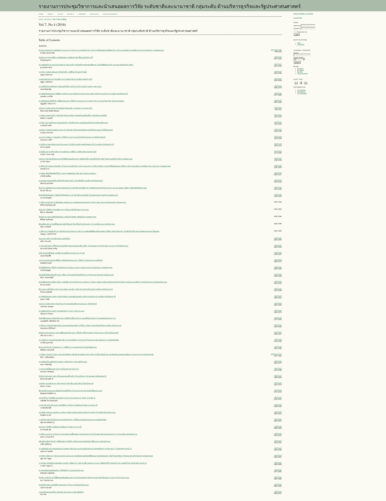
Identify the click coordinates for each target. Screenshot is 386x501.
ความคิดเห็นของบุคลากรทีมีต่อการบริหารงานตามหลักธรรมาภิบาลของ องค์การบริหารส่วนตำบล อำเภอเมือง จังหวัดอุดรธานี (83, 94)
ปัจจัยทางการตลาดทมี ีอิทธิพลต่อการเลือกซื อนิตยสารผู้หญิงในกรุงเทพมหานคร (67, 217)
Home (41, 14)
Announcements (110, 14)
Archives (94, 14)
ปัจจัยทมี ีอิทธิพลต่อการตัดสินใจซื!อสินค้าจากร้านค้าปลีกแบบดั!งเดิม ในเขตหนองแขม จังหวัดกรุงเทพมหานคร (78, 195)
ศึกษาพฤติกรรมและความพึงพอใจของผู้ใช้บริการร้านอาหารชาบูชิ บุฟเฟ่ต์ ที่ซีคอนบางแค (70, 391)
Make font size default (300, 83)
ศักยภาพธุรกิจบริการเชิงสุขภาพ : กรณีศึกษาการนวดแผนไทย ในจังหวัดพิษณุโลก (68, 347)
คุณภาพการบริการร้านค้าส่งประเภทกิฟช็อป (54, 238)
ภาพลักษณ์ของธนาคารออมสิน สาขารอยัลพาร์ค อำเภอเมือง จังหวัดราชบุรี (65, 79)
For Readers (301, 90)
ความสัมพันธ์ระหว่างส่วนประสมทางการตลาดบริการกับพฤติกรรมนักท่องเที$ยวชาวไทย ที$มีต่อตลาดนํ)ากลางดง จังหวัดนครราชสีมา (86, 65)
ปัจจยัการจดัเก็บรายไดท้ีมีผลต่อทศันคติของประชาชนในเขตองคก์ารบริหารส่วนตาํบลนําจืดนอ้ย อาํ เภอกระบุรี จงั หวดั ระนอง (84, 478)
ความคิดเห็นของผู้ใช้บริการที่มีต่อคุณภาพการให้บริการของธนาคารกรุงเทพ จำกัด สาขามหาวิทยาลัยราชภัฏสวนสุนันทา (81, 101)
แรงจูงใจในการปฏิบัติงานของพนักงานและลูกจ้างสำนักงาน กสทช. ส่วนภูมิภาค (67, 398)
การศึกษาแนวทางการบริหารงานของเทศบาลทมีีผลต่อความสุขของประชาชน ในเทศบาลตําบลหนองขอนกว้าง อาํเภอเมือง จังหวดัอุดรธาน (88, 434)
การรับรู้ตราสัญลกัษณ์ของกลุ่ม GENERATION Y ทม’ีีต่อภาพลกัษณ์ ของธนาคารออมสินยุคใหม (72, 420)
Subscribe (300, 44)
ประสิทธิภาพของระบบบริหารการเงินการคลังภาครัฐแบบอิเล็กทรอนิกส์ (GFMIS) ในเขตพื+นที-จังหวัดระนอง (77, 412)
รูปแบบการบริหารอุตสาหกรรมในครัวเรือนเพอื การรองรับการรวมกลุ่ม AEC (66, 108)
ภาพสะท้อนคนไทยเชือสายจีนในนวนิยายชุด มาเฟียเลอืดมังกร (61, 492)
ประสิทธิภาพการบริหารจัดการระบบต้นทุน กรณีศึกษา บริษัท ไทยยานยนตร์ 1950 (67, 152)
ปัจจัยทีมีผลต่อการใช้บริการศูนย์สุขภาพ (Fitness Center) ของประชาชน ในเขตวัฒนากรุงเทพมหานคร (75, 267)
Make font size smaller (296, 83)
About (50, 14)
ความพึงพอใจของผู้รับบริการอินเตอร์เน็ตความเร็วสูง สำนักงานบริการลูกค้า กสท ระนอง (70, 86)
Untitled (274, 50)
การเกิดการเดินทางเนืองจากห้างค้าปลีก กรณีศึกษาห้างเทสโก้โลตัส (63, 72)
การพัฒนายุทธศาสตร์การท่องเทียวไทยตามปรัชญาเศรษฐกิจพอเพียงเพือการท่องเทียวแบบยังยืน (73, 115)
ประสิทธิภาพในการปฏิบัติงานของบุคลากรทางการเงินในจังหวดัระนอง (64, 485)
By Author (300, 70)
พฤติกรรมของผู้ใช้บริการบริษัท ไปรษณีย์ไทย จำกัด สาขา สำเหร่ (62, 253)
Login (60, 14)
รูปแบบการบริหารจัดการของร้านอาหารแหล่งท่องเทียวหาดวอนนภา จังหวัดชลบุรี (68, 304)
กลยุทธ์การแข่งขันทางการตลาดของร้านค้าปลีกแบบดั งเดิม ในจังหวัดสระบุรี (66, 383)
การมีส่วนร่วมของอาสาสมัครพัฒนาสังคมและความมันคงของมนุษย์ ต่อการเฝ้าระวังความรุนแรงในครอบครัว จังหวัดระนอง (82, 202)
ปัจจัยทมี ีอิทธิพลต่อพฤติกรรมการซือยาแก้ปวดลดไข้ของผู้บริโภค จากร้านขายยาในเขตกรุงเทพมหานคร (76, 275)
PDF (280, 50)
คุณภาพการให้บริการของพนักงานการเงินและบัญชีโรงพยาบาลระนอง (64, 210)
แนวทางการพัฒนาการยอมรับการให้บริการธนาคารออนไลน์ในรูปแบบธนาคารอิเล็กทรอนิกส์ (72, 137)
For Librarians (302, 93)
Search (70, 14)
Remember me (302, 32)
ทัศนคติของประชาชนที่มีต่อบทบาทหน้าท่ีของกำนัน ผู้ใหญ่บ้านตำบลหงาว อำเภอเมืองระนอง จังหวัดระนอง (77, 224)
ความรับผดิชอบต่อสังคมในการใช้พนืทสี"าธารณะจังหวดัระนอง (61, 470)
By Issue (300, 68)
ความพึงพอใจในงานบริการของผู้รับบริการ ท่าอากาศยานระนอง (61, 311)
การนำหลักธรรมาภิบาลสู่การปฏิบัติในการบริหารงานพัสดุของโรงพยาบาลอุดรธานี (68, 405)
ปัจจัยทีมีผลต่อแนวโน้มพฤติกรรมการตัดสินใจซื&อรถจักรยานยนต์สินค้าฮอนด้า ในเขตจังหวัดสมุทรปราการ (77, 318)
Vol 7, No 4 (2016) (59, 19)
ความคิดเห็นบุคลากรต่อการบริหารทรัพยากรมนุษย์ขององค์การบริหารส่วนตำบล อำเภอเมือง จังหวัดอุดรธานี (77, 296)
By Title (299, 72)
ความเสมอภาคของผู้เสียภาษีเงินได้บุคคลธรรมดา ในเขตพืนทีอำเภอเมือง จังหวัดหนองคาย (71, 181)
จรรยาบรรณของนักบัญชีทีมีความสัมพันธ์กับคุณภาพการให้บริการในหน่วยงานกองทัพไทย (71, 260)
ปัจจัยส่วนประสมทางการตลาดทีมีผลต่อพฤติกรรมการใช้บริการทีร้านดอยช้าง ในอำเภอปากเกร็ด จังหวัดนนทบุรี (78, 333)
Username (297, 25)
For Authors (301, 92)
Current (82, 14)
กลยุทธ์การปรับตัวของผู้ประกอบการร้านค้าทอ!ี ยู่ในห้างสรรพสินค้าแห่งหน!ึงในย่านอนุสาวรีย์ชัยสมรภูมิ (76, 130)
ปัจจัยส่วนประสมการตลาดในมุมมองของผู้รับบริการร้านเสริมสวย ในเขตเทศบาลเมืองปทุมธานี (72, 376)
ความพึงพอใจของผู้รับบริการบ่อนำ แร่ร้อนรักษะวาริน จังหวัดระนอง (63, 362)
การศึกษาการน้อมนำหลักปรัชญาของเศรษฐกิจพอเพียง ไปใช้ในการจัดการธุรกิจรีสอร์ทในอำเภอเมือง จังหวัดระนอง (80, 325)
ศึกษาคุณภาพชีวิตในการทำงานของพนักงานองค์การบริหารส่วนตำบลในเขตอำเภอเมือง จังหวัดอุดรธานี (76, 289)
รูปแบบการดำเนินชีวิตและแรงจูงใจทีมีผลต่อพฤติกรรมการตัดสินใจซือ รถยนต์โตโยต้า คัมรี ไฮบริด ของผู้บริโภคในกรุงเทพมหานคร (86, 159)
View (299, 43)
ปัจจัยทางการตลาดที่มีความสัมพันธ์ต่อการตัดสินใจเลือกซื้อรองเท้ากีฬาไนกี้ (66, 57)
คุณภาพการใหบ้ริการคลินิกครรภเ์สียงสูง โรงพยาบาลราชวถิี (60, 427)
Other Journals (302, 73)
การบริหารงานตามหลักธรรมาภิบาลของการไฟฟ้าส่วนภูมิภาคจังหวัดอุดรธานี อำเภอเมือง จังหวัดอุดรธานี (76, 144)
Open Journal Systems (303, 13)
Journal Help (297, 18)
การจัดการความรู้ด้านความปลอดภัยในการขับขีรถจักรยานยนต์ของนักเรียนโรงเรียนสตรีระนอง (73, 123)
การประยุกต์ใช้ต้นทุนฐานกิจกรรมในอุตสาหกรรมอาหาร (59, 369)
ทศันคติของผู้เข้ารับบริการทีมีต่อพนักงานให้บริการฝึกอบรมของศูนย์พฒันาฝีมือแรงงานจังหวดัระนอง (74, 441)
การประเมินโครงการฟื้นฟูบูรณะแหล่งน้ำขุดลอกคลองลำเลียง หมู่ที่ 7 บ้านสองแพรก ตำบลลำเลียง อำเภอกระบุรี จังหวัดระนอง (83, 246)
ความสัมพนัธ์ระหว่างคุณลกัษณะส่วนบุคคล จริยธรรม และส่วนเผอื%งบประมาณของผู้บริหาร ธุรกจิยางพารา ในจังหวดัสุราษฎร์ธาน (85, 449)
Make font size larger (305, 83)
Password (297, 28)
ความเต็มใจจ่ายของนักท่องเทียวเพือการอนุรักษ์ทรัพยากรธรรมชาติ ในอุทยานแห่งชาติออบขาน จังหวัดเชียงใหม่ (79, 340)
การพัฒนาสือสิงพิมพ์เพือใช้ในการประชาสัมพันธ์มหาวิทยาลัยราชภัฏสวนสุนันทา (67, 173)
